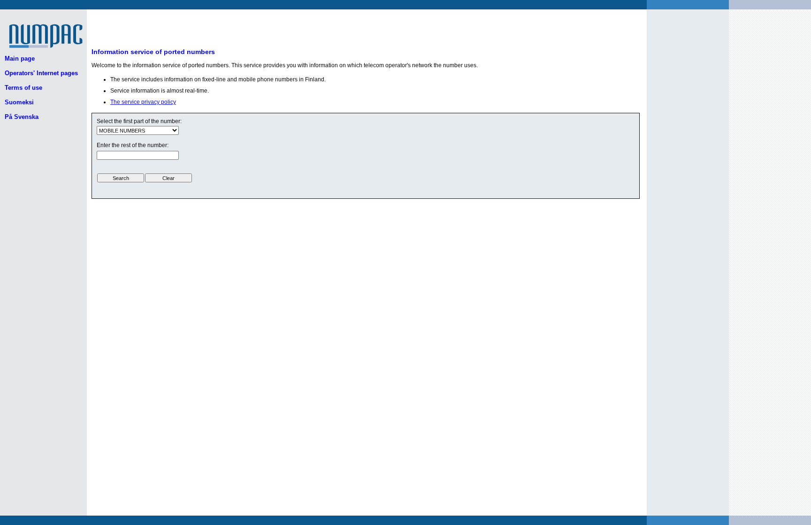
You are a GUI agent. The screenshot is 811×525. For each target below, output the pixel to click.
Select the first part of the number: (139, 121)
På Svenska (21, 116)
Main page (20, 58)
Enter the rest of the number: (132, 145)
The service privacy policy (143, 102)
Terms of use (23, 87)
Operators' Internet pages (41, 73)
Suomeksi (19, 102)
